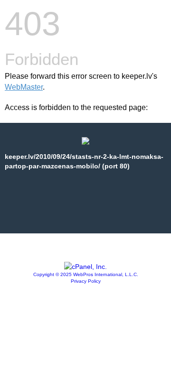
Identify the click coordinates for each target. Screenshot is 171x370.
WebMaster (24, 87)
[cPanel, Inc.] (85, 266)
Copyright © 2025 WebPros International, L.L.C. (85, 274)
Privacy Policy (86, 281)
